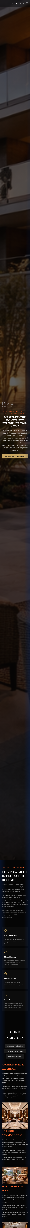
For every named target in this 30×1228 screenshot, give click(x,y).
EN (12, 3)
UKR (23, 3)
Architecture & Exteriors (15, 1046)
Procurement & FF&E (15, 1056)
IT (14, 3)
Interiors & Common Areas (15, 1051)
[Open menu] (27, 3)
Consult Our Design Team (15, 456)
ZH (20, 3)
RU (17, 3)
